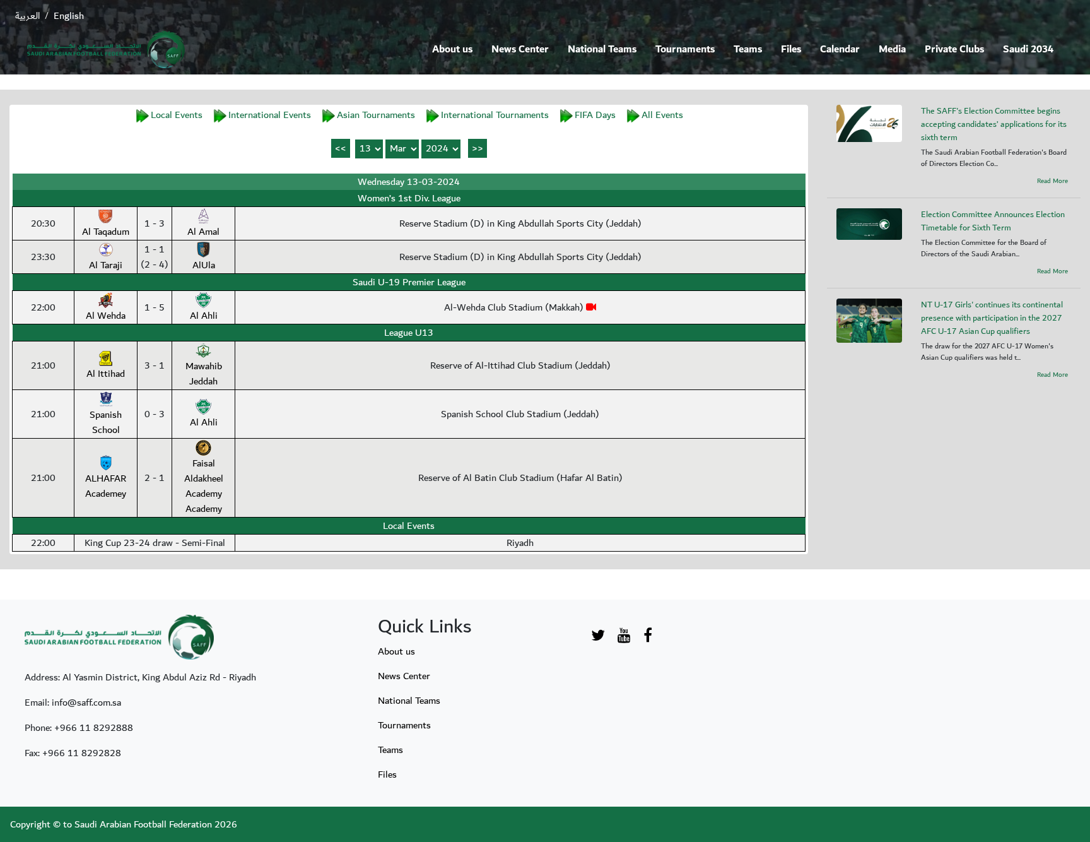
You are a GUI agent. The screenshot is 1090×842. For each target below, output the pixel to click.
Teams (748, 49)
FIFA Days (595, 115)
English (69, 16)
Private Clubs (954, 49)
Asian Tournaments (376, 115)
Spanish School (106, 422)
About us (452, 49)
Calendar (840, 49)
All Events (662, 115)
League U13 (408, 332)
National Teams (602, 49)
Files (791, 49)
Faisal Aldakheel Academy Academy (203, 486)
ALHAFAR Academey (105, 486)
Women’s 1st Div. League (409, 198)
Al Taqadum (105, 231)
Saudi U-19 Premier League (409, 282)
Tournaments (685, 49)
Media (892, 49)
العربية (27, 16)
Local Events (176, 115)
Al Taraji (105, 265)
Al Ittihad (105, 373)
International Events (269, 115)
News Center (520, 49)
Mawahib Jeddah (203, 373)
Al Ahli (204, 315)
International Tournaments (495, 115)
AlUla (203, 265)
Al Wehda (106, 315)
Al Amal (203, 231)
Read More (1052, 181)
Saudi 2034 (1028, 49)
